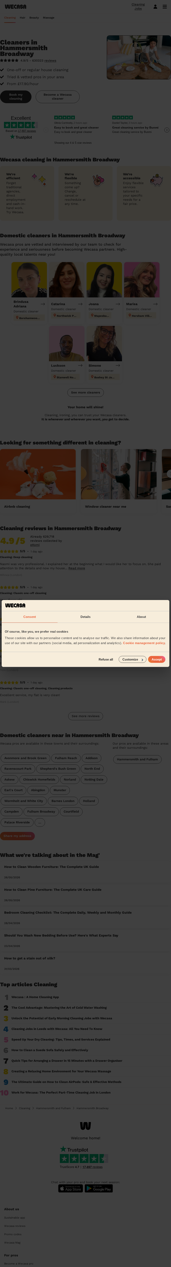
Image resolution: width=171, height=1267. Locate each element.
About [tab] (141, 616)
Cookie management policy (144, 643)
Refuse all (106, 659)
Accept (157, 659)
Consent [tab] (29, 616)
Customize (130, 659)
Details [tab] (85, 616)
